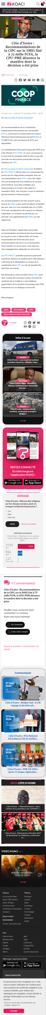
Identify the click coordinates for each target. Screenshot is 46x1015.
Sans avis (11, 517)
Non (9, 514)
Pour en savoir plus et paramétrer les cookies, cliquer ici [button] (19, 1003)
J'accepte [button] (13, 1011)
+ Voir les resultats (28, 524)
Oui (9, 511)
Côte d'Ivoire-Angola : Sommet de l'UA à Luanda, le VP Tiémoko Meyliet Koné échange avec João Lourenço (21, 12)
